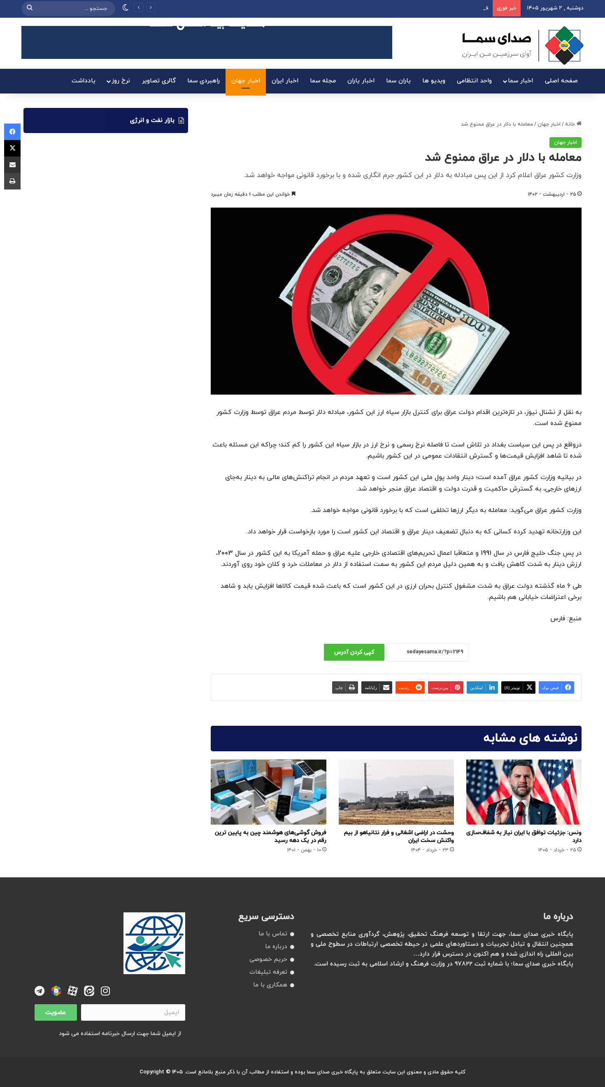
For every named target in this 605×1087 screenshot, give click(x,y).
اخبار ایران (285, 81)
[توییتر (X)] (12, 148)
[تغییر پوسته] (125, 8)
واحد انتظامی (474, 81)
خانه (571, 124)
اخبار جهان (245, 81)
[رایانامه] (12, 165)
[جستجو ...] (29, 8)
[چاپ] (12, 181)
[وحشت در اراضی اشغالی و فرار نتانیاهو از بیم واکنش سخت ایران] (396, 792)
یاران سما (398, 81)
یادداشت (83, 81)
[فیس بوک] (12, 132)
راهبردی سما (203, 81)
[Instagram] (105, 991)
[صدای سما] (523, 45)
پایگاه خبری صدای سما (332, 1072)
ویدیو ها (433, 81)
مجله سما (323, 81)
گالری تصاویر (159, 81)
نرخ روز (121, 81)
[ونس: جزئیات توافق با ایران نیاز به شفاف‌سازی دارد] (524, 792)
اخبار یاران (361, 81)
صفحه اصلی (561, 81)
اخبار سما (520, 81)
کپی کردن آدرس (354, 652)
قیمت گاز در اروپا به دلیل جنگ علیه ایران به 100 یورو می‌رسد (419, 8)
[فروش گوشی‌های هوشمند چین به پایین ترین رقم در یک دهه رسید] (268, 792)
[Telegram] (40, 991)
